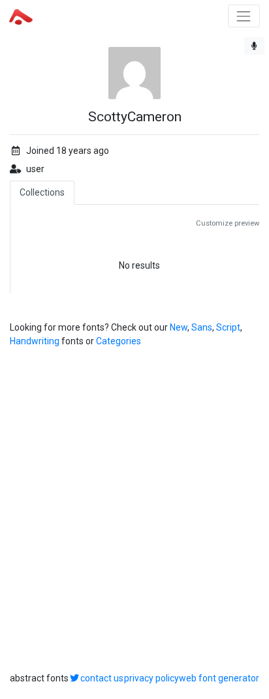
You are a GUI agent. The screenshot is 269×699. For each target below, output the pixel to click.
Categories (118, 341)
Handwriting (34, 341)
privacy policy (151, 678)
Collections (42, 192)
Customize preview (227, 223)
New (178, 327)
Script (228, 327)
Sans (201, 327)
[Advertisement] (134, 510)
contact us (101, 678)
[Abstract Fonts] (21, 15)
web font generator (219, 678)
